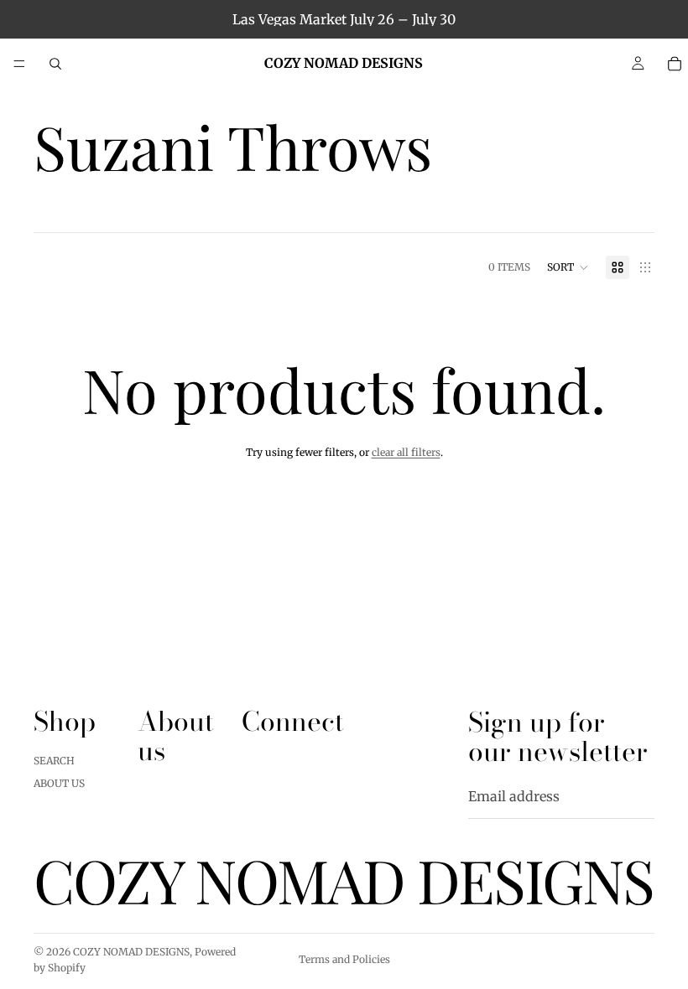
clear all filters (406, 452)
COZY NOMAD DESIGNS (131, 951)
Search (54, 761)
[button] (568, 267)
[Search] (55, 63)
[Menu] (19, 63)
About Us (59, 783)
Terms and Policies (344, 959)
